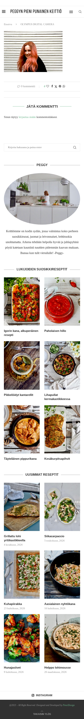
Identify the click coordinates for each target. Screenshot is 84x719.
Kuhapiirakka (13, 604)
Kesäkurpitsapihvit (57, 458)
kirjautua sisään (27, 117)
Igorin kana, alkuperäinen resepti (21, 333)
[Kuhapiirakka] (22, 574)
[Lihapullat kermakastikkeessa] (62, 365)
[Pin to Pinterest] (60, 86)
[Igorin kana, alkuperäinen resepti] (22, 301)
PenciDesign (69, 705)
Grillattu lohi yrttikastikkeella (14, 538)
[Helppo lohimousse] (62, 638)
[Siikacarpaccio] (62, 507)
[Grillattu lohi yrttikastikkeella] (22, 507)
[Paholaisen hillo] (62, 301)
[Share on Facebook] (52, 86)
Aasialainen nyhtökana (59, 604)
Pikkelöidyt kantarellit (18, 394)
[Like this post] (47, 86)
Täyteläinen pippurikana (20, 458)
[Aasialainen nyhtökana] (62, 574)
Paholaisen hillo (55, 330)
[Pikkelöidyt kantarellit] (22, 365)
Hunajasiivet (12, 667)
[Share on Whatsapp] (64, 86)
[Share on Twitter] (56, 86)
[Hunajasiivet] (22, 638)
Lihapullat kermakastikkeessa (57, 397)
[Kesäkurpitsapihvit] (62, 429)
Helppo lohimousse (57, 667)
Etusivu (8, 24)
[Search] (80, 11)
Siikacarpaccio (54, 536)
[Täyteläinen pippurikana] (22, 429)
